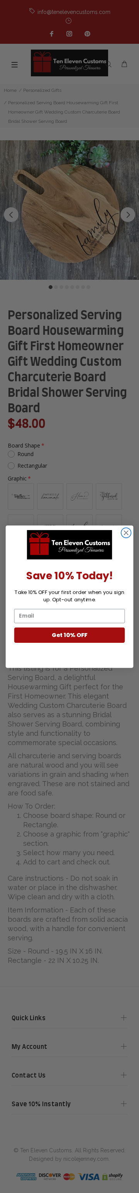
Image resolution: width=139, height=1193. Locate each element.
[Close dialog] (126, 533)
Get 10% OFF (69, 635)
